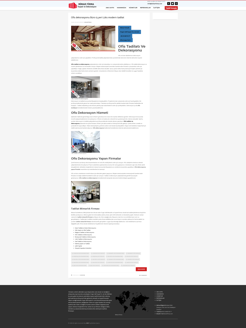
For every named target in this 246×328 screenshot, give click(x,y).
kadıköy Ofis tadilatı (133, 259)
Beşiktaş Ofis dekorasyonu (81, 256)
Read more (141, 269)
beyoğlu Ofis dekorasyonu (81, 259)
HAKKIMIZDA (160, 294)
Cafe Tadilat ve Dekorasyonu (83, 239)
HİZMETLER (159, 296)
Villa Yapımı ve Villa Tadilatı (82, 230)
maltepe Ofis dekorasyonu (81, 262)
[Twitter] (172, 3)
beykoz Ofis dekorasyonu (115, 256)
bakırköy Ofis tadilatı (134, 253)
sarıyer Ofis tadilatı (132, 262)
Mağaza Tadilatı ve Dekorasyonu (84, 232)
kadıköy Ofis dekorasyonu (116, 259)
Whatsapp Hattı (125, 40)
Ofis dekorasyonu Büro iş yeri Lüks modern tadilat (97, 17)
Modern (82, 275)
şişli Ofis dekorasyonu (80, 265)
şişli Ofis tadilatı (95, 265)
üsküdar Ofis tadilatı (129, 265)
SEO (87, 323)
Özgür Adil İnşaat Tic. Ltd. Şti (129, 32)
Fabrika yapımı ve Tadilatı (82, 243)
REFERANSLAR (160, 298)
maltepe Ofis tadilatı (98, 262)
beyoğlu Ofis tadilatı (99, 259)
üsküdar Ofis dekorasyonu (111, 265)
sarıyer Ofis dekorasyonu (115, 262)
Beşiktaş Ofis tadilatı (98, 256)
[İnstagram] (176, 3)
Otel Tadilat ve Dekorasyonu (83, 241)
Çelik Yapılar (78, 246)
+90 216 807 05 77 (160, 1)
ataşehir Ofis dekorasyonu (81, 253)
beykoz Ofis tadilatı (132, 256)
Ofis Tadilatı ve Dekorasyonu (83, 235)
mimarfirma (87, 22)
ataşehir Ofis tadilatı (99, 253)
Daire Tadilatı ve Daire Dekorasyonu (85, 228)
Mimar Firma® (124, 28)
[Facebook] (168, 3)
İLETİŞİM (158, 300)
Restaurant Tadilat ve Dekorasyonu (85, 237)
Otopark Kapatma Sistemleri (83, 248)
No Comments (143, 275)
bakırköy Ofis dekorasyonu (116, 253)
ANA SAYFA (159, 292)
